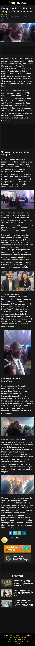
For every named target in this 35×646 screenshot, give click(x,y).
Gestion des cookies (24, 641)
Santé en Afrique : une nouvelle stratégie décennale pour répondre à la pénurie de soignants (23, 603)
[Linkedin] (24, 533)
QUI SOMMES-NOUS (11, 639)
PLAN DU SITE (22, 637)
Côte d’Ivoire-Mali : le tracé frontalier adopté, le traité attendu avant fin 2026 (23, 593)
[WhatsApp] (19, 533)
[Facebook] (10, 533)
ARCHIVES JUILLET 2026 (12, 641)
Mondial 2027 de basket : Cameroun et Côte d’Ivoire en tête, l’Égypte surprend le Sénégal (23, 582)
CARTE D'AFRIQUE (13, 637)
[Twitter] (15, 533)
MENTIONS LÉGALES (23, 639)
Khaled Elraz (5, 15)
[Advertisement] (17, 50)
